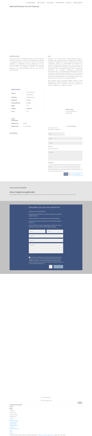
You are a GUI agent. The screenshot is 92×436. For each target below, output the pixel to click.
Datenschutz (50, 435)
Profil (11, 431)
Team (11, 430)
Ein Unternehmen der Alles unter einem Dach (46, 399)
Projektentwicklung (59, 2)
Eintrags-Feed (13, 412)
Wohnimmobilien (41, 2)
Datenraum (68, 2)
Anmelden (12, 410)
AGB (45, 435)
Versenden (77, 174)
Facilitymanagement (77, 2)
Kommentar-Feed (13, 414)
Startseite (12, 418)
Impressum (40, 435)
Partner (11, 433)
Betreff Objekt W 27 (54, 148)
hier (34, 222)
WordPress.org (13, 416)
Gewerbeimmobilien (30, 2)
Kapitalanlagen (50, 2)
